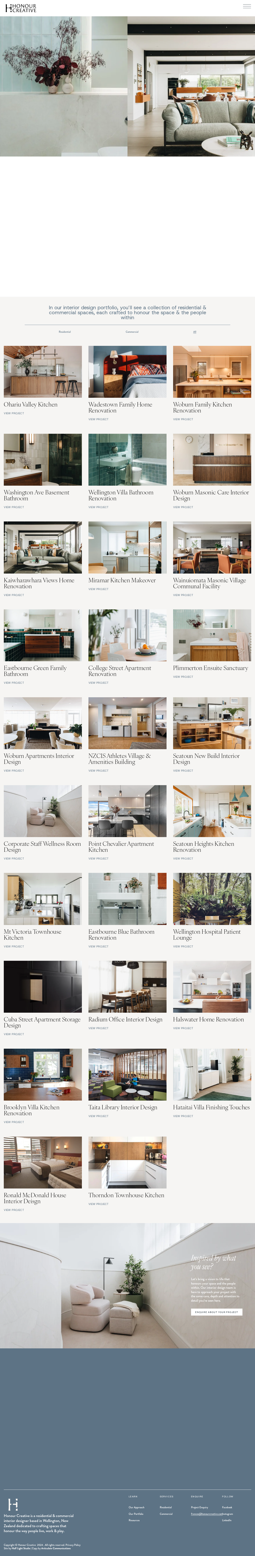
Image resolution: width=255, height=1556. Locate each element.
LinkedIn (226, 1520)
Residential (65, 332)
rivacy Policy (73, 1545)
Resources (134, 1520)
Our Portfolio (136, 1514)
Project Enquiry (199, 1507)
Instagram (227, 1514)
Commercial (132, 332)
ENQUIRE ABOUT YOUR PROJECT (216, 1312)
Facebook (227, 1507)
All (194, 332)
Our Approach (136, 1507)
